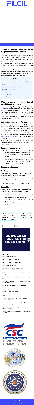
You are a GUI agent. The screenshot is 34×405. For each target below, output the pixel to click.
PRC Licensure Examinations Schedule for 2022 (12, 262)
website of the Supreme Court (9, 136)
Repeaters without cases (8, 89)
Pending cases (7, 94)
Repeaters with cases (7, 92)
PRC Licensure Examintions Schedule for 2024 (11, 259)
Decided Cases (7, 97)
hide (19, 78)
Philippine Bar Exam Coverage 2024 (9, 256)
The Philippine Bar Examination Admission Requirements (26, 215)
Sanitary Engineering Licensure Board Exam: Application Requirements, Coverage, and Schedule (9, 216)
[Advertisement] (17, 25)
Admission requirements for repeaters (11, 87)
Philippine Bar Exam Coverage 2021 (9, 265)
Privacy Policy (17, 400)
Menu (3, 45)
